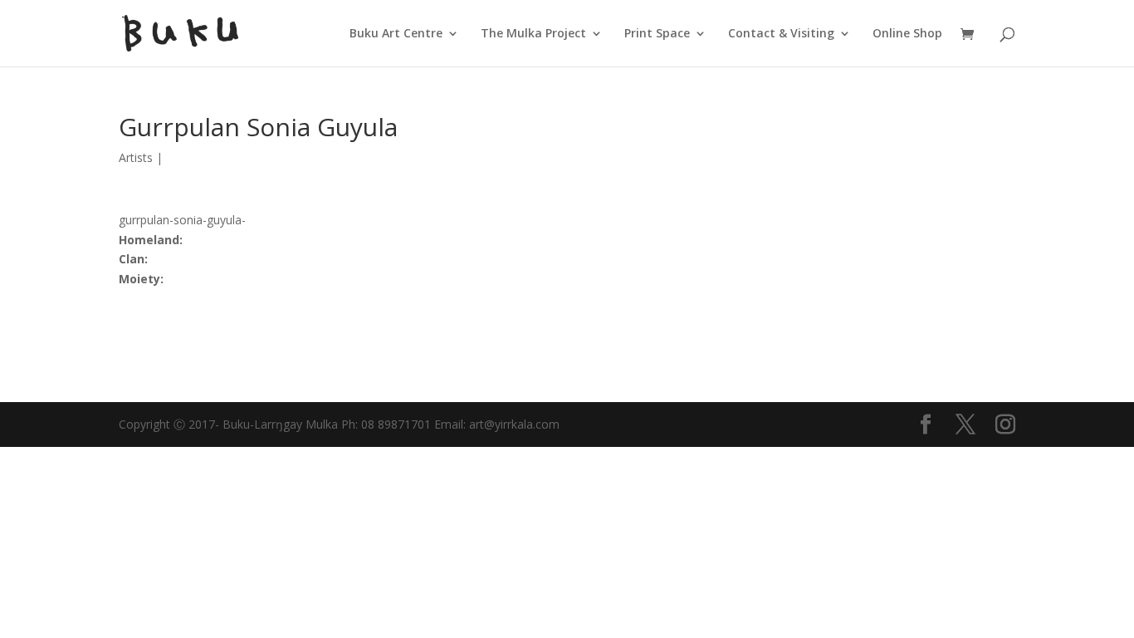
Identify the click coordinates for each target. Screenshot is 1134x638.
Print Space (657, 34)
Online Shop (907, 34)
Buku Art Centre (395, 34)
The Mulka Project (533, 34)
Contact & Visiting (781, 34)
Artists (136, 157)
